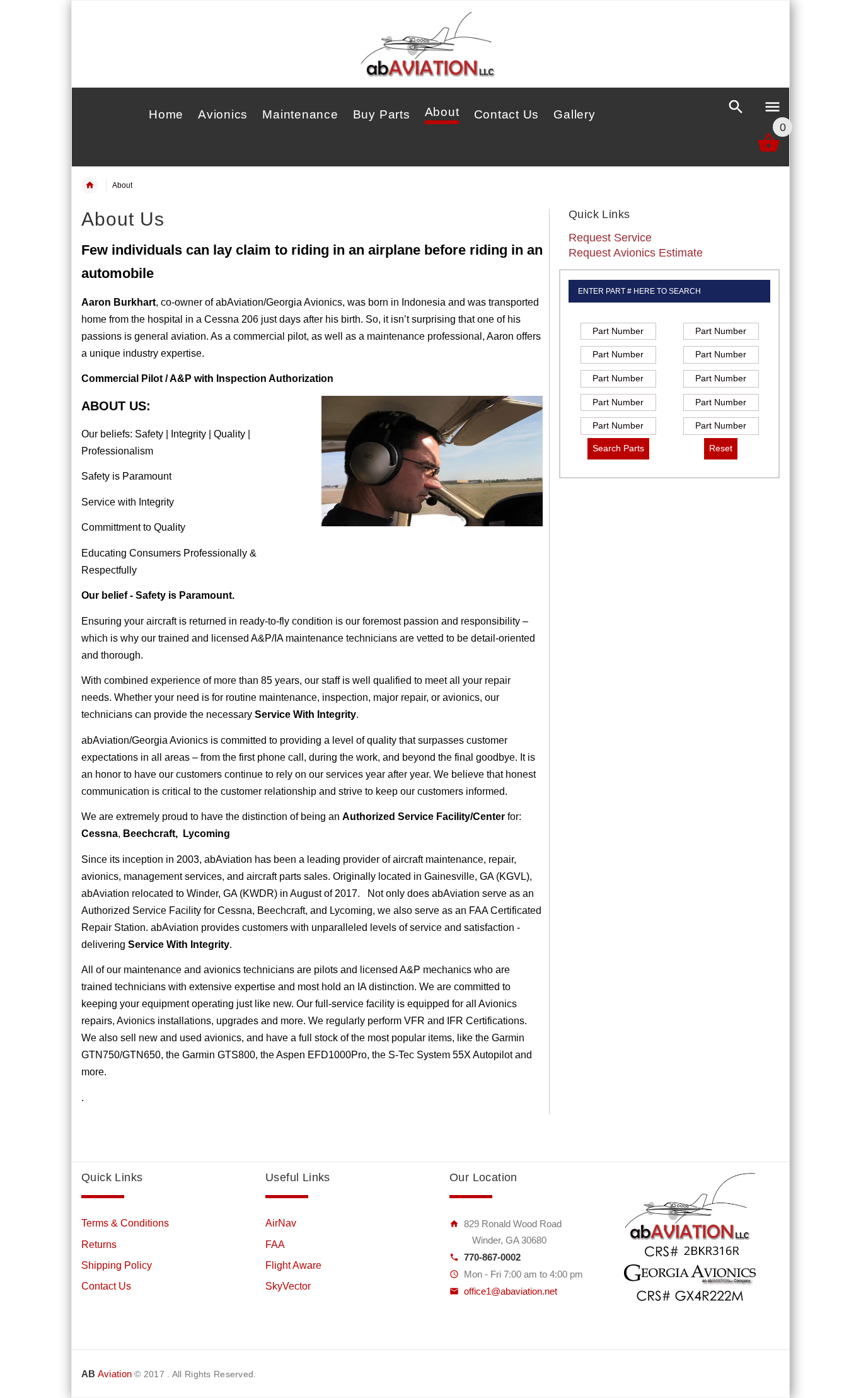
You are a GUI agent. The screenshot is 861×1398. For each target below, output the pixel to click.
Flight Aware (293, 1265)
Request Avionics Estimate (636, 252)
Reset (720, 448)
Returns (99, 1244)
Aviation (106, 1373)
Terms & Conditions (125, 1223)
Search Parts (618, 448)
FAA (275, 1244)
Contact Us (106, 1286)
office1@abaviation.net (510, 1291)
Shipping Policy (116, 1265)
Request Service (610, 237)
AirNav (280, 1223)
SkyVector (288, 1286)
